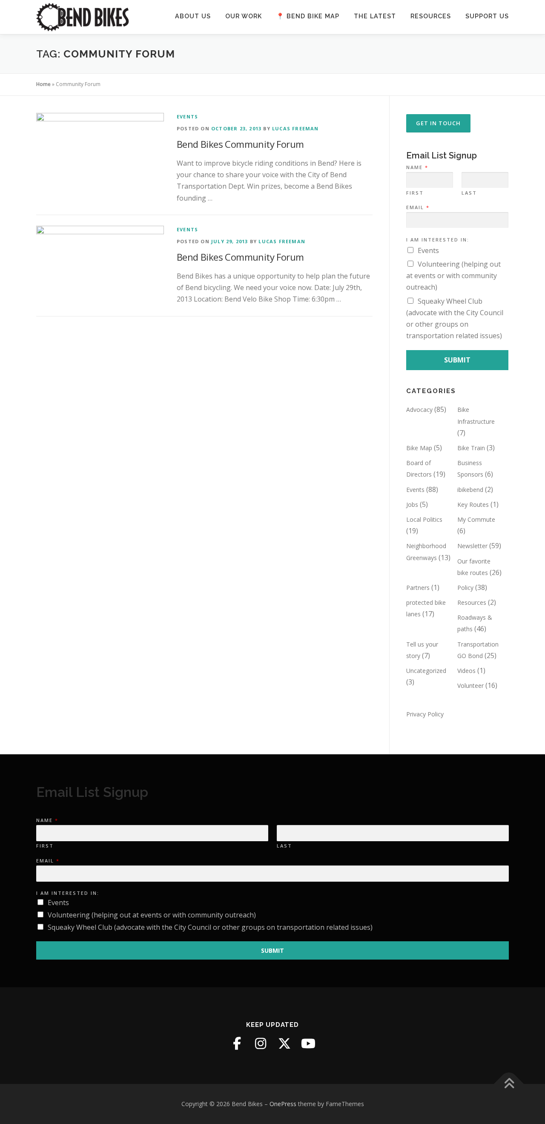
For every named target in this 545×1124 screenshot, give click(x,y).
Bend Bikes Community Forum (240, 144)
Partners (418, 588)
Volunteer (470, 685)
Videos (466, 671)
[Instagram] (260, 1043)
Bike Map (419, 448)
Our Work (243, 16)
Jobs (412, 504)
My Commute (476, 519)
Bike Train (471, 448)
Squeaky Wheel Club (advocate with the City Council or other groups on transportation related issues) (210, 927)
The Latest (375, 16)
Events (187, 116)
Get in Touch (438, 123)
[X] (284, 1043)
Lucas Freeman (295, 128)
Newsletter (472, 546)
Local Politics (424, 519)
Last (469, 193)
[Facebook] (236, 1043)
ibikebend (470, 490)
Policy (465, 588)
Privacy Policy (425, 714)
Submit (457, 360)
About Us (193, 16)
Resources (430, 16)
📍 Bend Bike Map (307, 16)
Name (416, 167)
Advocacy (419, 409)
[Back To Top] (509, 1084)
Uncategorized (426, 671)
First (415, 193)
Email (417, 207)
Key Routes (473, 504)
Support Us (487, 16)
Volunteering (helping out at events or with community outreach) (453, 275)
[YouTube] (308, 1043)
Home (43, 84)
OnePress (283, 1104)
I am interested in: (437, 240)
